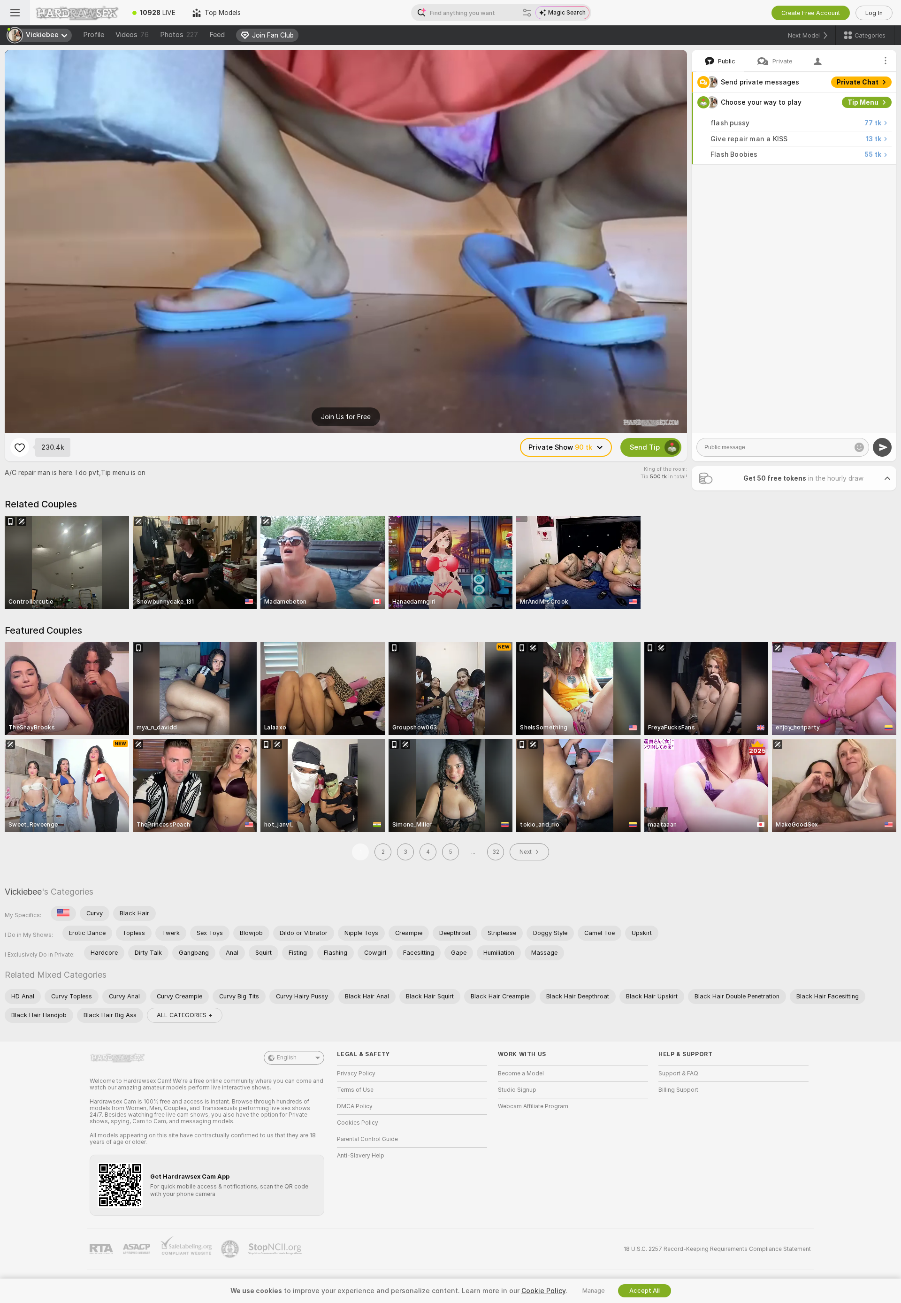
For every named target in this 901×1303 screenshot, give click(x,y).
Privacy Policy (356, 1073)
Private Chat (857, 82)
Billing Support (678, 1090)
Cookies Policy (357, 1122)
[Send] (882, 447)
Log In (874, 12)
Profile (93, 35)
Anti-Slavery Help (360, 1155)
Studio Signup (517, 1090)
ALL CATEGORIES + (185, 1015)
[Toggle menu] (15, 12)
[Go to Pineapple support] (231, 1249)
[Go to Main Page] (77, 12)
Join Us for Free (346, 417)
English (287, 1057)
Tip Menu (863, 102)
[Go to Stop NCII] (276, 1249)
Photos (179, 35)
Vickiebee (23, 892)
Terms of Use (355, 1090)
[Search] (527, 12)
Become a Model (521, 1073)
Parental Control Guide (367, 1139)
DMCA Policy (355, 1106)
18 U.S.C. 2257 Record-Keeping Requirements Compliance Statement (717, 1249)
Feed (217, 35)
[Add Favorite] (19, 447)
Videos (132, 35)
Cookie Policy (543, 1291)
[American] (63, 913)
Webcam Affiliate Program (533, 1106)
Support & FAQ (678, 1073)
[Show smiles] (859, 447)
